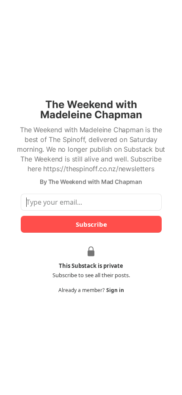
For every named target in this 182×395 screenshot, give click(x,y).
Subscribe (91, 224)
